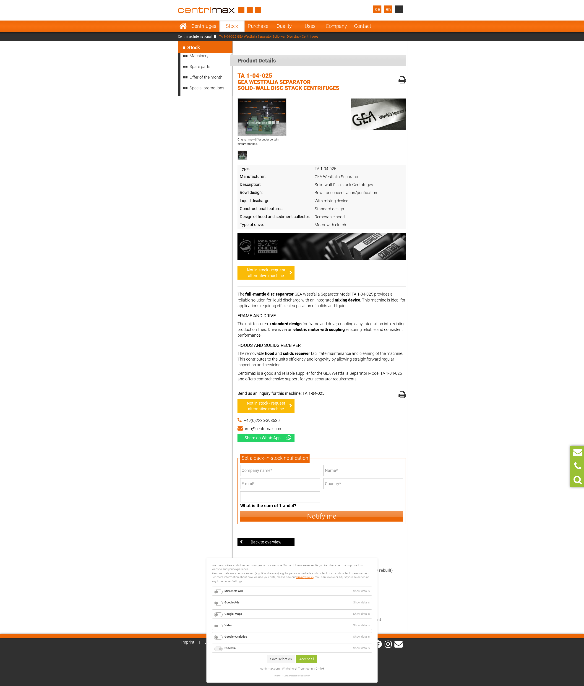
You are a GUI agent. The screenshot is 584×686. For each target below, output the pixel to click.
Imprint (187, 642)
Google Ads (232, 602)
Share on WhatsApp (263, 437)
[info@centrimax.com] (398, 644)
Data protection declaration (297, 675)
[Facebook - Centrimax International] (378, 644)
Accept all (306, 659)
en (388, 9)
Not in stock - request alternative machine (266, 273)
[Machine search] (578, 480)
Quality (284, 26)
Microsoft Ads (233, 591)
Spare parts (200, 66)
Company (336, 26)
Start (183, 26)
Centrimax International (194, 36)
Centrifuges (203, 26)
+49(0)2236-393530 (262, 420)
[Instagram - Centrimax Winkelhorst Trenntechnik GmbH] (388, 644)
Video (228, 625)
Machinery (199, 55)
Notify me (321, 516)
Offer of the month (206, 77)
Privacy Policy (305, 577)
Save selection (281, 659)
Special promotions (207, 88)
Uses (310, 26)
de (377, 9)
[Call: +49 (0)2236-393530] (577, 466)
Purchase (258, 26)
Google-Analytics (235, 636)
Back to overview (266, 542)
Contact (362, 26)
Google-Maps (233, 614)
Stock (232, 26)
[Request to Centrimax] (577, 452)
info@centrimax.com (263, 428)
